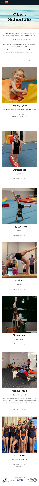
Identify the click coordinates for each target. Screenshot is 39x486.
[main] (19, 17)
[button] (2, 2)
